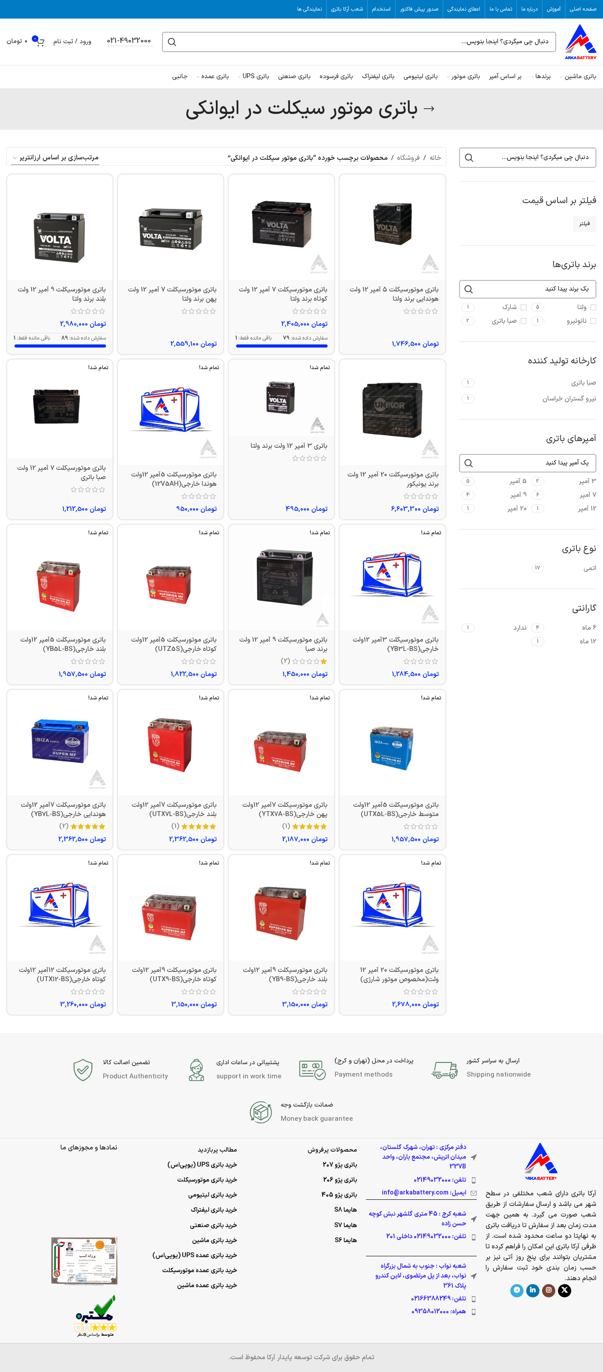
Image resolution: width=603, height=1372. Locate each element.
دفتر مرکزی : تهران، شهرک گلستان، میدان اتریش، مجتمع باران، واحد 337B (423, 1157)
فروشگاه (408, 158)
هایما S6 (346, 1240)
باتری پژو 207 (340, 1165)
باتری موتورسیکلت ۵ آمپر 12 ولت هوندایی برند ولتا (394, 294)
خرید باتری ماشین (214, 1240)
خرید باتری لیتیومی (212, 1195)
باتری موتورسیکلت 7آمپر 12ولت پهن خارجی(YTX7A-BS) (285, 810)
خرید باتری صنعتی (213, 1225)
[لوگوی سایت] (580, 42)
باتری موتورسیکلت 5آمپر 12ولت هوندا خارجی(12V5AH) (174, 479)
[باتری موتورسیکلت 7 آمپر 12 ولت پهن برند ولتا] (170, 227)
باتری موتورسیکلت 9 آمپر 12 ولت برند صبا (283, 644)
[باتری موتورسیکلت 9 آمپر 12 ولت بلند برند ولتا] (60, 227)
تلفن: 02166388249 (438, 1299)
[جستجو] (172, 42)
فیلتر (584, 224)
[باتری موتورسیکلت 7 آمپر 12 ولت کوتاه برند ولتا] (281, 227)
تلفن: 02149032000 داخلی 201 (426, 1236)
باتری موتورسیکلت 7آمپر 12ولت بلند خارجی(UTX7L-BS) (174, 810)
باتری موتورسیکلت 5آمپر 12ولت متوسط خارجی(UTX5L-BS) (396, 810)
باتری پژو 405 (339, 1195)
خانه (435, 158)
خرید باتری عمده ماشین (207, 1285)
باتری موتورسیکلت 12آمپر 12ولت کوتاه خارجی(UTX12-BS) (62, 975)
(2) (285, 661)
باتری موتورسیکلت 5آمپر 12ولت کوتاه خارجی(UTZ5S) (174, 644)
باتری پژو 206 (340, 1180)
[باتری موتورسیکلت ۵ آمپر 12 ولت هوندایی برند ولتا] (392, 227)
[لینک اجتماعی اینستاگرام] (548, 1290)
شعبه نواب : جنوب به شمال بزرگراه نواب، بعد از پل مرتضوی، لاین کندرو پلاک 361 (420, 1276)
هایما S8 (345, 1210)
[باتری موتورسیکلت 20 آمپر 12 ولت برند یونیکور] (392, 412)
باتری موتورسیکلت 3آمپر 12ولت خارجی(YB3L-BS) (396, 644)
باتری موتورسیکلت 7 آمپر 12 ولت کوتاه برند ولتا (283, 294)
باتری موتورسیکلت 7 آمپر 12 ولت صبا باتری (61, 473)
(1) (286, 826)
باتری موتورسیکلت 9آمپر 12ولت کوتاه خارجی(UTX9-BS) (174, 975)
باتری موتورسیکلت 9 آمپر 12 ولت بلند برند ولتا (62, 294)
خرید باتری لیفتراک (214, 1210)
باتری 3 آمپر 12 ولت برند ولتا (289, 446)
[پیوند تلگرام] (517, 1290)
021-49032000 (129, 41)
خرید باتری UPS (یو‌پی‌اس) (202, 1165)
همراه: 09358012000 (438, 1311)
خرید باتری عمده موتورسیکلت (199, 1270)
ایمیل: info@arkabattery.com (424, 1193)
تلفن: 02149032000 (440, 1180)
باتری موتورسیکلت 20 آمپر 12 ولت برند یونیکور (393, 479)
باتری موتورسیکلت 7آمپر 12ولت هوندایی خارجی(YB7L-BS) (63, 810)
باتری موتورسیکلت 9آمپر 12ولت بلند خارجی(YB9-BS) (285, 975)
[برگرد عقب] (429, 109)
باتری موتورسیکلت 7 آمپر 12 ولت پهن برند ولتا (172, 294)
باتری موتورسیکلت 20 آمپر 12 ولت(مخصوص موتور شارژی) (399, 975)
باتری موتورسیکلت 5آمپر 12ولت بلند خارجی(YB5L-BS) (63, 644)
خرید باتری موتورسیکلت (207, 1180)
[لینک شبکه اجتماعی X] (564, 1290)
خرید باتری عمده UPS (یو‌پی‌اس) (194, 1255)
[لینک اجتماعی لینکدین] (532, 1290)
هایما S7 (345, 1225)
